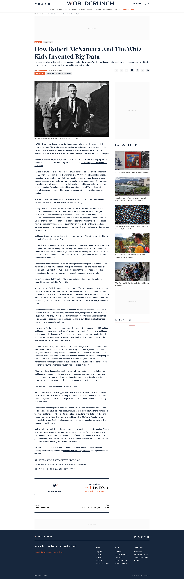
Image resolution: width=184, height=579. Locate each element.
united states (48, 42)
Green (89, 10)
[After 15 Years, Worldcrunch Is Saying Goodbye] (132, 161)
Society (97, 10)
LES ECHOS (39, 74)
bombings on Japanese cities (74, 267)
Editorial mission (121, 555)
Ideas (117, 10)
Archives (99, 557)
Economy (73, 10)
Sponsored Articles (102, 563)
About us (118, 552)
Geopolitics (62, 10)
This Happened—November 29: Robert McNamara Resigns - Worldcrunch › (62, 464)
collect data (85, 218)
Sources (98, 555)
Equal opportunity (121, 560)
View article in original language (94, 491)
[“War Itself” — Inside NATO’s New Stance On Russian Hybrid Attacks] (132, 215)
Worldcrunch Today (141, 555)
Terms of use (135, 575)
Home (52, 10)
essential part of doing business (76, 451)
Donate (136, 560)
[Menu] (149, 4)
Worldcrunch (37, 14)
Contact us (118, 557)
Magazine (99, 552)
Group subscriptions (141, 557)
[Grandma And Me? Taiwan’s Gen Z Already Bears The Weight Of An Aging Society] (132, 187)
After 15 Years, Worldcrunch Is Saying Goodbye (132, 172)
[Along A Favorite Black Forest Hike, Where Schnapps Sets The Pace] (132, 243)
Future (82, 10)
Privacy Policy (145, 575)
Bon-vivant (108, 10)
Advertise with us (121, 563)
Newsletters (128, 10)
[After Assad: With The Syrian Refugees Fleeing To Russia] (132, 272)
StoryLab (99, 560)
